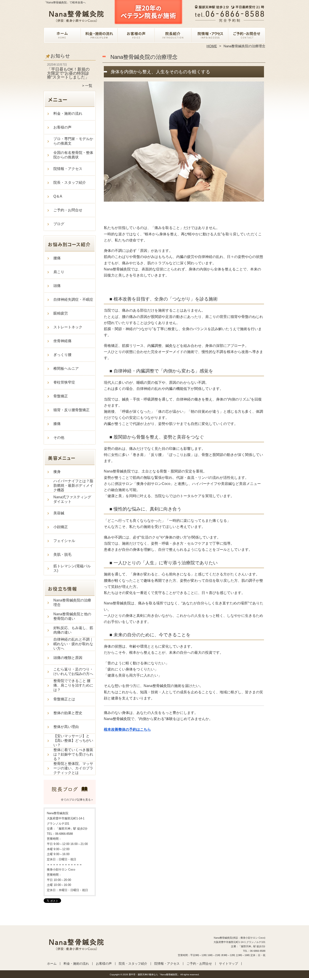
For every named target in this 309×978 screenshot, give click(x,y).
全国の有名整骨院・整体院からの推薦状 (73, 155)
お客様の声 (136, 35)
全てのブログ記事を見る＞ (77, 799)
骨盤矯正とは (64, 699)
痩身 (57, 472)
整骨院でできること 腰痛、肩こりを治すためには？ (73, 685)
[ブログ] (69, 794)
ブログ (58, 224)
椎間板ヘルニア (66, 368)
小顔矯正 (60, 527)
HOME (212, 46)
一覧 (88, 86)
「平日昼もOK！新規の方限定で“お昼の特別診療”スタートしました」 (68, 73)
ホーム (62, 35)
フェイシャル (64, 541)
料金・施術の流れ (99, 35)
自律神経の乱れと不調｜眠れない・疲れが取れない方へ (73, 643)
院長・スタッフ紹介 (172, 35)
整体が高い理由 (66, 727)
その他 (58, 437)
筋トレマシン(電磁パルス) (72, 568)
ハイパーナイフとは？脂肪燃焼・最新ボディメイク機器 (73, 485)
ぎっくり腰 (62, 355)
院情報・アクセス (209, 35)
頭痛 (57, 286)
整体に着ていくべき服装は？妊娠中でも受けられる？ (73, 754)
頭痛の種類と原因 (67, 658)
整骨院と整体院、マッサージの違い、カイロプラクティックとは (73, 768)
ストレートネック (67, 327)
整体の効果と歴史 (67, 713)
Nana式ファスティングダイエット (72, 499)
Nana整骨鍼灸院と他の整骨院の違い (72, 616)
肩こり (58, 272)
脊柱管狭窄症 (64, 382)
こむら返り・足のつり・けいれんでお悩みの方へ (73, 671)
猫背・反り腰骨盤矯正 (71, 410)
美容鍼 (58, 513)
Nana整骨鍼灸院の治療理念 (72, 602)
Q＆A (57, 196)
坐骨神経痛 (62, 341)
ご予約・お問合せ (246, 35)
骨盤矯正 (60, 396)
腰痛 (57, 258)
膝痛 (57, 424)
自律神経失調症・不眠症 (73, 299)
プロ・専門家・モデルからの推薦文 (73, 141)
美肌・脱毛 (62, 554)
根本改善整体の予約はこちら (127, 729)
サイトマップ (228, 963)
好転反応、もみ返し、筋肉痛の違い (73, 630)
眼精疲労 (60, 313)
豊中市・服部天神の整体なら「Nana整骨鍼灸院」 (154, 974)
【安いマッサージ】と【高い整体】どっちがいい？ (73, 740)
